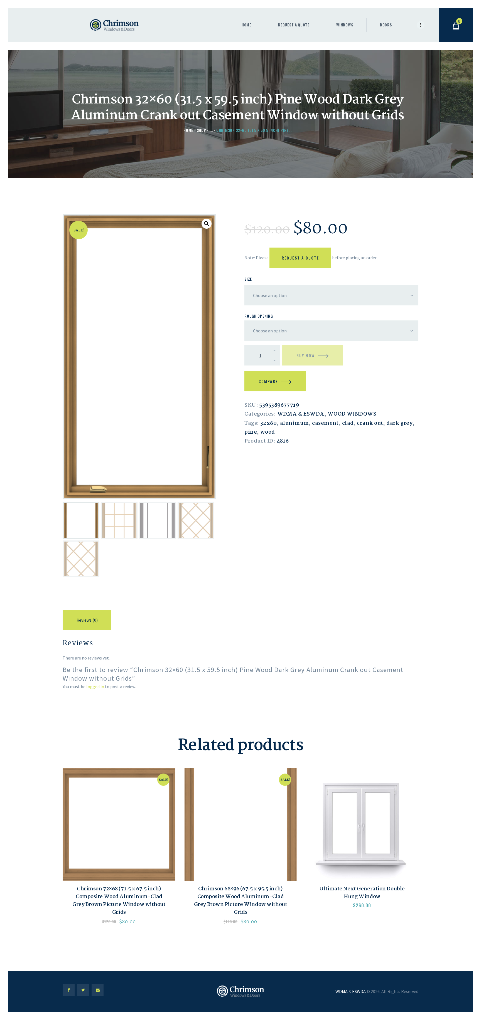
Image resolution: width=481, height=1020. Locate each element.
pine (250, 432)
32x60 (268, 423)
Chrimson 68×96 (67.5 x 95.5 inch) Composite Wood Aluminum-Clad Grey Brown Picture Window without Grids (240, 901)
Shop (201, 130)
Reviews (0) (87, 620)
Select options (118, 824)
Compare (268, 381)
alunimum (294, 423)
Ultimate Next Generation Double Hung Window (361, 893)
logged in (95, 686)
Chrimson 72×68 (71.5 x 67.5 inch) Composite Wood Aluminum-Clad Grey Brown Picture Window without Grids (118, 901)
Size (248, 279)
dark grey (399, 423)
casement (325, 423)
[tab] (87, 621)
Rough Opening (258, 316)
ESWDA (359, 991)
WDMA (341, 991)
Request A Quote (300, 258)
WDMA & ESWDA (300, 414)
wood (267, 432)
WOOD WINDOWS (352, 414)
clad (348, 423)
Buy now (305, 355)
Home (188, 130)
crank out (370, 423)
